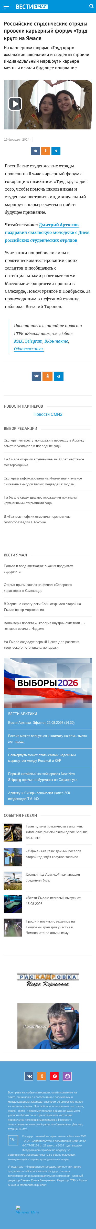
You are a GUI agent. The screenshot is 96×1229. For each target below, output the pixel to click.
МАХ (18, 341)
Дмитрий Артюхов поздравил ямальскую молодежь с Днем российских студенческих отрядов (47, 232)
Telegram (33, 341)
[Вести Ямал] (36, 6)
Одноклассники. (29, 348)
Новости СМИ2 (48, 414)
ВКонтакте (56, 341)
